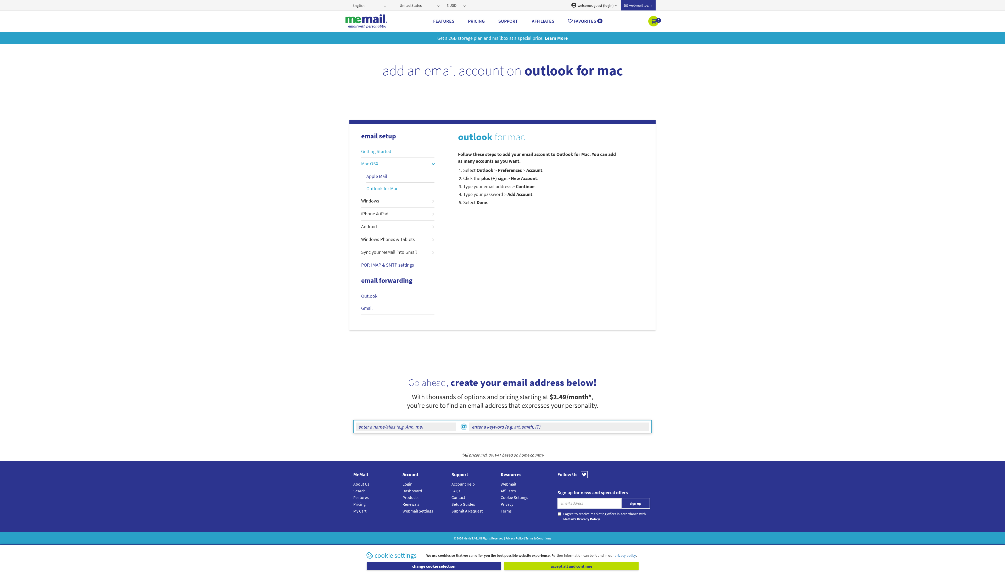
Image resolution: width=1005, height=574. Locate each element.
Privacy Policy (514, 538)
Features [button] (443, 21)
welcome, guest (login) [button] (595, 5)
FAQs (455, 490)
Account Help (463, 484)
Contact (458, 497)
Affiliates (508, 490)
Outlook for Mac (382, 188)
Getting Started (376, 151)
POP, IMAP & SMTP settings (387, 265)
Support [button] (508, 21)
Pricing (359, 504)
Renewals (411, 504)
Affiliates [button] (543, 21)
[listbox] (369, 5)
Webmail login (640, 5)
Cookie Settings (514, 497)
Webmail (508, 484)
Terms (506, 511)
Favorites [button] (587, 21)
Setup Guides (463, 504)
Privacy (507, 504)
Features (361, 497)
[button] (654, 21)
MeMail (468, 538)
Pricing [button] (476, 21)
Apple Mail (376, 176)
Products (410, 497)
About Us (361, 484)
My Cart (359, 511)
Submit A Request (467, 511)
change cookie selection (433, 566)
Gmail (367, 308)
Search (359, 490)
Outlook (369, 296)
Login (407, 484)
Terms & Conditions (538, 538)
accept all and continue (571, 566)
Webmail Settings (418, 511)
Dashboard (412, 490)
